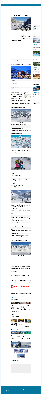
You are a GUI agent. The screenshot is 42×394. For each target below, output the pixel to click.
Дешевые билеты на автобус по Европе (36, 99)
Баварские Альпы (35, 30)
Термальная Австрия (35, 29)
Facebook (23, 388)
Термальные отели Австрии (36, 33)
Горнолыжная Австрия (35, 28)
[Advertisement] (6, 15)
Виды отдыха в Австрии (35, 27)
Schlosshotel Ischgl (14, 83)
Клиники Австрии (35, 34)
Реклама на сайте (14, 391)
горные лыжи (15, 297)
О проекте (5, 387)
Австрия (12, 297)
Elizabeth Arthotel (13, 82)
